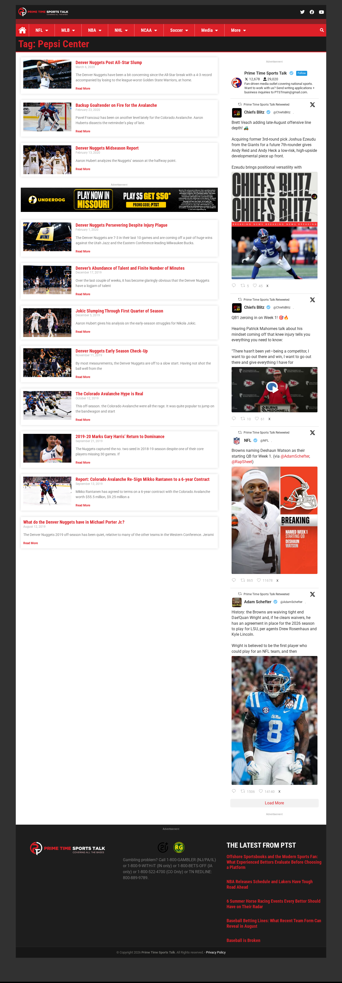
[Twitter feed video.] (274, 389)
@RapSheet (242, 461)
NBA (92, 30)
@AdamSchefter (295, 456)
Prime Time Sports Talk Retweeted (266, 104)
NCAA (146, 30)
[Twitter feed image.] (274, 225)
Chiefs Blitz (254, 112)
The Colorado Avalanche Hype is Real (109, 393)
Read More (83, 88)
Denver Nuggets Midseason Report (107, 148)
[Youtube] (321, 12)
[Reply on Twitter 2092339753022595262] (235, 419)
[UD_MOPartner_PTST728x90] (119, 210)
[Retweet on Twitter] (240, 104)
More (236, 30)
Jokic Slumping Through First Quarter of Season (119, 310)
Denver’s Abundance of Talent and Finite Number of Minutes (130, 268)
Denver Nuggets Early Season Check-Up (112, 351)
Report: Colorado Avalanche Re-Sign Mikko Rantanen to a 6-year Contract (143, 479)
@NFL (264, 440)
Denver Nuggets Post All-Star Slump (109, 62)
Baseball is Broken (243, 940)
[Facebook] (312, 12)
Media (207, 30)
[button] (321, 30)
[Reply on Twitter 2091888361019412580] (235, 580)
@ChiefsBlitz (281, 112)
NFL (39, 30)
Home (22, 30)
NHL (118, 30)
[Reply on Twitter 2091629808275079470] (235, 791)
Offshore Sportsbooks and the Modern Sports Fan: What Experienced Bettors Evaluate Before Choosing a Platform (274, 862)
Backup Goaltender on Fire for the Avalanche (116, 105)
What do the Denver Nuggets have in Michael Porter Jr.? (73, 522)
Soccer (176, 30)
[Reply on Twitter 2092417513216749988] (235, 285)
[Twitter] (302, 12)
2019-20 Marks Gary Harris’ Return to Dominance (120, 436)
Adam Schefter (257, 601)
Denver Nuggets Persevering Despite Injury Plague (121, 225)
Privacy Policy (216, 952)
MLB (65, 30)
